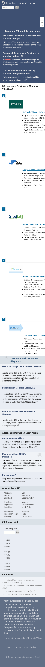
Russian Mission (11, 514)
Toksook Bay (27, 516)
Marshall (25, 502)
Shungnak (26, 511)
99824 (7, 543)
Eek (23, 493)
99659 (7, 546)
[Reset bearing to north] (42, 25)
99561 (7, 540)
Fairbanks (26, 495)
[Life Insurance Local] (3, 3)
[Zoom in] (42, 19)
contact (26, 647)
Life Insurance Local (20, 3)
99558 (7, 570)
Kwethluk (8, 507)
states (9, 647)
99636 (7, 555)
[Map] (22, 20)
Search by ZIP (10, 528)
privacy (34, 647)
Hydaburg (8, 502)
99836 (7, 558)
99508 (7, 566)
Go (17, 7)
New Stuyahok (28, 505)
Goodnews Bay (28, 498)
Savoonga (8, 516)
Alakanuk (8, 493)
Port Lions (8, 511)
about (18, 647)
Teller (24, 514)
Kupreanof (8, 505)
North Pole (26, 507)
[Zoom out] (42, 22)
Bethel (6, 495)
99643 (7, 552)
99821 (7, 563)
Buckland (8, 498)
